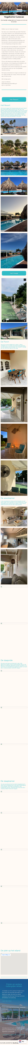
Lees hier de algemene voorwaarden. (13, 1034)
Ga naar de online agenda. (10, 1012)
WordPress (15, 1043)
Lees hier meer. (7, 1001)
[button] (14, 99)
